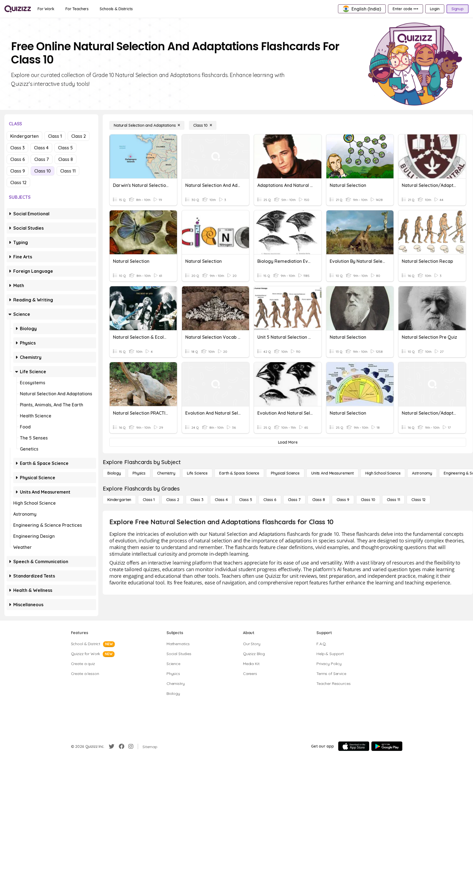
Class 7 (41, 159)
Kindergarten (24, 136)
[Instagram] (130, 746)
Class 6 (17, 159)
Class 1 (55, 136)
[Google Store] (386, 746)
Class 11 (68, 171)
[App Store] (353, 746)
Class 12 (18, 182)
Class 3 (17, 147)
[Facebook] (121, 746)
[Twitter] (111, 746)
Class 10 (42, 171)
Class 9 (17, 171)
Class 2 (78, 136)
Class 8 (65, 159)
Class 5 (65, 147)
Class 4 (41, 147)
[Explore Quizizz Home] (17, 8)
